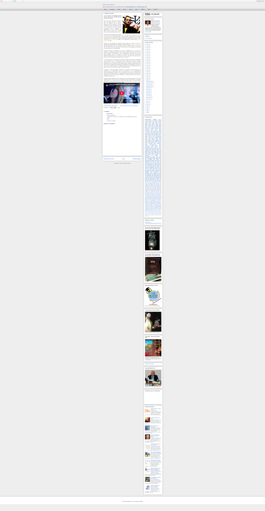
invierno (155, 204)
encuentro (147, 177)
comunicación (151, 142)
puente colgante (158, 163)
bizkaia (149, 136)
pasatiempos (106, 107)
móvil (155, 164)
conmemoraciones (154, 132)
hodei (150, 199)
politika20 (147, 172)
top (153, 162)
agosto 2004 (148, 87)
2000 (147, 106)
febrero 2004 (148, 97)
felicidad (147, 134)
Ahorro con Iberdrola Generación (154, 426)
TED (153, 150)
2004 (147, 79)
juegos (160, 168)
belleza (158, 171)
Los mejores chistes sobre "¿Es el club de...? (156, 444)
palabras (146, 201)
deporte (156, 147)
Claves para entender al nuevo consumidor (155, 486)
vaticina (146, 203)
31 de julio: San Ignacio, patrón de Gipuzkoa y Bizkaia (155, 435)
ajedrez (148, 165)
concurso (159, 164)
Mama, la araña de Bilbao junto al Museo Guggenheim (156, 453)
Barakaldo (152, 179)
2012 (147, 67)
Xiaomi (156, 212)
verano (158, 162)
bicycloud (158, 198)
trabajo (146, 148)
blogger (156, 155)
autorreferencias (153, 144)
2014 (147, 63)
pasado (146, 191)
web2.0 (159, 122)
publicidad (147, 155)
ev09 (159, 209)
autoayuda (150, 120)
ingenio (153, 138)
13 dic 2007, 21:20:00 (111, 120)
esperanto (151, 206)
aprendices (147, 160)
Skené (147, 197)
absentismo (153, 202)
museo (158, 165)
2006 (147, 76)
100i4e (154, 176)
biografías (152, 166)
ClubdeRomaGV (158, 158)
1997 (147, 107)
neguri (152, 207)
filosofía (159, 157)
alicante (159, 141)
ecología (156, 140)
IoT (145, 196)
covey (159, 212)
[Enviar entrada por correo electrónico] (118, 107)
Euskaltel (157, 177)
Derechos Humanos (149, 168)
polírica (160, 153)
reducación (152, 141)
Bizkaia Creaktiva (157, 201)
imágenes (147, 150)
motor (149, 135)
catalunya (150, 196)
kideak (157, 159)
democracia (147, 145)
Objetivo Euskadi (157, 211)
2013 (147, 65)
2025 (147, 46)
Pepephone (153, 194)
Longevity (112, 9)
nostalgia (155, 174)
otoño (159, 197)
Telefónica (159, 181)
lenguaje (153, 157)
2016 (147, 60)
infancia (149, 140)
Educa (124, 9)
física (153, 149)
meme (152, 177)
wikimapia (156, 207)
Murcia (146, 163)
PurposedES (147, 202)
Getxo (136, 9)
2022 (147, 50)
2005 (147, 78)
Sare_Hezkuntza (148, 192)
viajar (151, 131)
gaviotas (146, 200)
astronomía (147, 170)
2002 (147, 102)
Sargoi (160, 196)
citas (153, 122)
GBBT (159, 210)
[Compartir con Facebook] (114, 107)
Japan (158, 179)
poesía (156, 145)
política (153, 124)
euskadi (156, 123)
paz (146, 132)
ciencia (153, 126)
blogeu (151, 163)
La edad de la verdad (109, 13)
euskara (149, 152)
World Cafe (158, 208)
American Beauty (112, 39)
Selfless (143, 9)
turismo (159, 142)
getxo (160, 124)
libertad (158, 166)
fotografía (147, 161)
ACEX (158, 176)
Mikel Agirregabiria (109, 5)
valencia (151, 201)
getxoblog (147, 147)
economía (156, 130)
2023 (147, 49)
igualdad (154, 151)
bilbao (146, 124)
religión (160, 151)
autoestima (156, 180)
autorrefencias (147, 153)
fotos (158, 120)
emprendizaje (152, 190)
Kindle (151, 205)
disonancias (147, 213)
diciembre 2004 (149, 81)
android (151, 197)
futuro (149, 128)
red (158, 169)
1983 (147, 112)
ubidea (151, 185)
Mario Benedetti (147, 211)
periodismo (150, 159)
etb (155, 185)
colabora (154, 209)
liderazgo (146, 185)
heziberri (146, 210)
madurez (153, 161)
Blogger (141, 501)
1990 (147, 109)
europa (157, 149)
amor (128, 105)
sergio (152, 191)
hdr (153, 165)
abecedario (158, 205)
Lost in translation (107, 15)
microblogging (150, 158)
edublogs (155, 197)
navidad (153, 173)
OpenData (153, 198)
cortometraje (147, 173)
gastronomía (147, 151)
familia (160, 126)
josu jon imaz (157, 193)
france (154, 153)
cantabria (158, 199)
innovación (147, 130)
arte (130, 105)
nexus (159, 200)
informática (157, 184)
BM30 (146, 198)
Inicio (123, 158)
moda (148, 182)
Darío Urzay (149, 181)
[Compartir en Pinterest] (115, 107)
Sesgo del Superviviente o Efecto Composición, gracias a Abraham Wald (156, 469)
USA (157, 156)
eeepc (153, 169)
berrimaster (159, 194)
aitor (148, 169)
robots (156, 168)
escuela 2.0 (153, 170)
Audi (159, 185)
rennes (153, 195)
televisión (156, 154)
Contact (155, 9)
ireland (158, 190)
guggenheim (152, 167)
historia (146, 122)
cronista (146, 184)
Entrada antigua (137, 158)
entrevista (146, 206)
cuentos (158, 160)
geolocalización (152, 213)
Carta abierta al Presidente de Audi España (156, 478)
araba (155, 181)
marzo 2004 (148, 95)
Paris (151, 180)
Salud (118, 9)
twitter (146, 138)
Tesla (158, 150)
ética (156, 129)
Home (105, 9)
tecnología (156, 125)
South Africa (152, 208)
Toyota (152, 212)
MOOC (158, 191)
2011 (147, 68)
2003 (147, 101)
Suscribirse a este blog (149, 363)
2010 (147, 70)
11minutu (156, 192)
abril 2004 (148, 94)
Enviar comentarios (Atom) (125, 163)
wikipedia (159, 173)
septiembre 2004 (149, 86)
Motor (149, 9)
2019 (147, 55)
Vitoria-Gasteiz (156, 175)
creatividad (147, 157)
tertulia (153, 171)
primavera (148, 195)
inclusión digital (157, 206)
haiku (152, 193)
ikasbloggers (149, 164)
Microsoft (146, 180)
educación (148, 119)
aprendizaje (153, 148)
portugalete (149, 175)
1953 (154, 199)
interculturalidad (152, 200)
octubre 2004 (148, 84)
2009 (147, 71)
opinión (159, 135)
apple (158, 161)
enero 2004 (148, 99)
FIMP (149, 198)
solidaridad (156, 128)
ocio (154, 135)
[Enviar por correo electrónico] (110, 107)
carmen (146, 166)
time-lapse (155, 196)
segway (160, 213)
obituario (153, 160)
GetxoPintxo (147, 194)
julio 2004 (148, 89)
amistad (124, 105)
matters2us (147, 207)
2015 (147, 62)
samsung (151, 210)
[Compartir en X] (113, 107)
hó (160, 180)
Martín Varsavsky (157, 203)
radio (158, 167)
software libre (147, 178)
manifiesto (158, 202)
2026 (147, 44)
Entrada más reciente (109, 158)
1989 (147, 110)
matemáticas (156, 152)
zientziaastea (153, 182)
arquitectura (147, 162)
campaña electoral (148, 209)
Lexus (146, 183)
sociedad (156, 137)
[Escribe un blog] (112, 107)
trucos (146, 126)
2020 (147, 54)
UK (153, 192)
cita (158, 183)
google (146, 167)
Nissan (152, 211)
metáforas (136, 105)
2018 (147, 57)
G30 (158, 182)
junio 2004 (148, 91)
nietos (160, 138)
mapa (158, 170)
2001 (147, 104)
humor (149, 123)
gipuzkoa (151, 184)
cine (132, 105)
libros (149, 125)
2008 (147, 73)
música (159, 134)
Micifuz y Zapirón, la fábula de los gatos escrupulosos (156, 461)
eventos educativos (156, 178)
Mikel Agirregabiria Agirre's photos (154, 223)
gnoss (151, 204)
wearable (158, 195)
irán (157, 213)
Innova (130, 9)
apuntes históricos (152, 183)
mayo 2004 (148, 92)
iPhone (149, 176)
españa (149, 154)
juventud (150, 143)
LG (154, 205)
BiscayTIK (149, 174)
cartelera (146, 204)
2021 (147, 52)
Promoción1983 (147, 212)
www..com (148, 222)
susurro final (110, 115)
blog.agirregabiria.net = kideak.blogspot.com (136, 6)
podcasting (147, 171)
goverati (146, 199)
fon (145, 176)
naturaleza (159, 143)
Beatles (155, 210)
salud (157, 131)
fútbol (146, 179)
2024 (147, 47)
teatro (160, 174)
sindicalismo (155, 172)
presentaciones (148, 156)
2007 (147, 75)
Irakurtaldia (151, 203)
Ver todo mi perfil (148, 31)
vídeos (159, 119)
